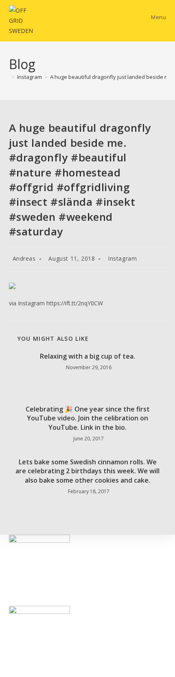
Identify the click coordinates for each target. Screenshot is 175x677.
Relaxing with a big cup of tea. (87, 356)
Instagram (122, 258)
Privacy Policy (27, 601)
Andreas (24, 258)
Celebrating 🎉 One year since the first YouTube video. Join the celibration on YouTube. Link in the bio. (88, 418)
